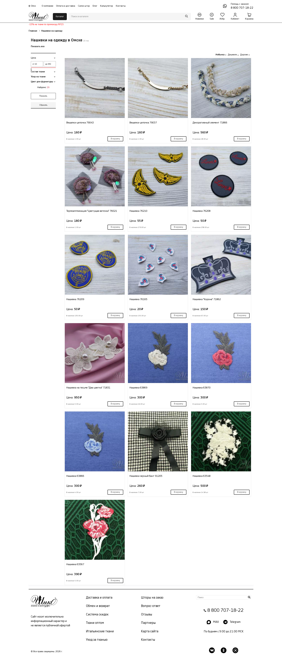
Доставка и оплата (99, 597)
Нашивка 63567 (75, 564)
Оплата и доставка (65, 6)
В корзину (115, 139)
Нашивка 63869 (138, 387)
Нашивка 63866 (75, 476)
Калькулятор (106, 6)
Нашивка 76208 (201, 211)
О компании (47, 6)
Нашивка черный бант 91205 (145, 476)
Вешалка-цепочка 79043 (80, 122)
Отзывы (146, 614)
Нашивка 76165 (138, 299)
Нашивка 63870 (201, 387)
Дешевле (232, 55)
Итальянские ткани (100, 631)
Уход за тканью (97, 639)
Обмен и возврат (98, 606)
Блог (95, 6)
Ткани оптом (95, 622)
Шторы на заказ (152, 597)
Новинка (220, 55)
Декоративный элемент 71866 (210, 122)
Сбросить (43, 105)
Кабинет (235, 19)
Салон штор (84, 6)
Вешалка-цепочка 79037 (143, 122)
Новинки (199, 19)
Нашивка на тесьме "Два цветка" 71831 (88, 387)
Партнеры (148, 622)
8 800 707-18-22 (225, 610)
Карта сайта (149, 631)
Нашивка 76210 (138, 211)
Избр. (222, 19)
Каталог (60, 16)
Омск (33, 6)
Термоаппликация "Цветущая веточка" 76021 (91, 211)
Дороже (244, 55)
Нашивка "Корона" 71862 (207, 299)
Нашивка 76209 (75, 299)
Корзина (249, 19)
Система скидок (97, 614)
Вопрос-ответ (150, 606)
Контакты (121, 6)
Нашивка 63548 (201, 476)
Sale (212, 19)
